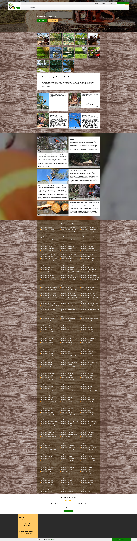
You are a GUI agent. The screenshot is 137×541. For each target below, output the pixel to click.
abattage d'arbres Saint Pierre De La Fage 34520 (49, 279)
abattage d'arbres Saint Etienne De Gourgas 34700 (68, 306)
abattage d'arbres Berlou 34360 (46, 471)
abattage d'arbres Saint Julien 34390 (87, 287)
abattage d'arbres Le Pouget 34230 (47, 340)
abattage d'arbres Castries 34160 (87, 449)
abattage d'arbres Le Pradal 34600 (47, 336)
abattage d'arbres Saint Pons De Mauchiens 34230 (70, 277)
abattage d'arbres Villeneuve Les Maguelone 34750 (49, 237)
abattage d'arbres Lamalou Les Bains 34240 (48, 401)
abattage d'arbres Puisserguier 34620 (47, 329)
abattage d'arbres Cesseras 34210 (47, 438)
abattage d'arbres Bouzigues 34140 (47, 465)
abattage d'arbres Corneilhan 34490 (47, 432)
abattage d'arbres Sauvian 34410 (47, 267)
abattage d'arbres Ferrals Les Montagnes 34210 (69, 421)
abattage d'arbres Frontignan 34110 (47, 414)
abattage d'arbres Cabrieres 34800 (47, 460)
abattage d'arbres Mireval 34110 (47, 377)
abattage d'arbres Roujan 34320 (46, 320)
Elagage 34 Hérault (78, 7)
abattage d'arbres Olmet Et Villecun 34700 (68, 355)
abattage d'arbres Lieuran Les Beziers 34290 (89, 390)
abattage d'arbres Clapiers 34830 (67, 436)
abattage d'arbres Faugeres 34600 (67, 423)
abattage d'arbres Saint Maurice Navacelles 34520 (48, 285)
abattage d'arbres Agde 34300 (46, 491)
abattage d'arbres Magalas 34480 (47, 386)
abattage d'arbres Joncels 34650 (46, 406)
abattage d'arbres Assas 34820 (66, 482)
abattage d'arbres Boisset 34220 (86, 467)
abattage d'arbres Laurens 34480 (47, 399)
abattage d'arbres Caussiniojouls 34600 (68, 447)
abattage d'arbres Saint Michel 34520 (87, 281)
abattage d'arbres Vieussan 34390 (47, 239)
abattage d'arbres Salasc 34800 (46, 271)
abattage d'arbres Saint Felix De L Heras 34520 (89, 303)
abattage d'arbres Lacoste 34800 (87, 401)
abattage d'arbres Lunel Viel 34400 (67, 386)
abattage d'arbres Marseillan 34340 (47, 384)
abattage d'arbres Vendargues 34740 (67, 244)
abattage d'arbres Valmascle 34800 (87, 246)
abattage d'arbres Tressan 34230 (47, 256)
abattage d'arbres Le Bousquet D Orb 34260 (68, 465)
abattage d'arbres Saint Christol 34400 (48, 312)
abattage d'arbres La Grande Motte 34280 (88, 229)
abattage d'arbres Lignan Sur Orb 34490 (68, 390)
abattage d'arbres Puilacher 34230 (47, 331)
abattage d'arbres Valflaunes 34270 (47, 248)
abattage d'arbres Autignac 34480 (47, 480)
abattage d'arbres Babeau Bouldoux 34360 (48, 478)
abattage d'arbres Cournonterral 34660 (48, 430)
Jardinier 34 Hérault (103, 7)
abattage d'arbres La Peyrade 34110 (87, 227)
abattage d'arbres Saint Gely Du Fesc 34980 (48, 303)
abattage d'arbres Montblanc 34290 (87, 371)
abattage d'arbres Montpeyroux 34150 (68, 366)
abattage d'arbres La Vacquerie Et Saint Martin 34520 (89, 251)
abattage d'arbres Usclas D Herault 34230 (68, 254)
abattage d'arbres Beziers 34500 (66, 469)
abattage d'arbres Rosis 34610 (86, 320)
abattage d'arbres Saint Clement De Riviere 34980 (90, 309)
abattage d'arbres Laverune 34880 (67, 395)
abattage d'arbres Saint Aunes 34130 (47, 318)
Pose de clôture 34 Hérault (117, 7)
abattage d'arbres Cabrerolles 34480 (67, 460)
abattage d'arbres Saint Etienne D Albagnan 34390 (90, 305)
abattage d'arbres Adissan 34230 (67, 491)
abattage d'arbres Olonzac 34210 (47, 355)
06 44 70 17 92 (103, 3)
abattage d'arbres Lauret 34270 (66, 397)
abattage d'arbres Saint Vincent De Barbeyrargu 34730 (89, 272)
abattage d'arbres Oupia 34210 (86, 353)
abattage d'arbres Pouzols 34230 (67, 336)
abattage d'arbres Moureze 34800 (87, 364)
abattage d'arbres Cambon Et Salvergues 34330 (89, 458)
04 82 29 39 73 (96, 3)
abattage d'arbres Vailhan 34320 (47, 250)
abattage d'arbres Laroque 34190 (67, 399)
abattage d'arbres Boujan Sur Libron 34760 (88, 465)
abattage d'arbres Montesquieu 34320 (48, 371)
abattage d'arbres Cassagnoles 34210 (47, 454)
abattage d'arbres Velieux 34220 (86, 244)
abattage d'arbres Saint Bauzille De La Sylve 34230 (88, 316)
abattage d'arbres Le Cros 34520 (87, 425)
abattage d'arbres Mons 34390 (66, 375)
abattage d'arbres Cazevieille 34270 (47, 445)
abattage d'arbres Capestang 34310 (67, 454)
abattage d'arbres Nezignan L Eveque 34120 (68, 360)
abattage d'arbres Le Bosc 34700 (47, 467)
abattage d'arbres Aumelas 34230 (87, 480)
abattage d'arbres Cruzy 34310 (66, 425)
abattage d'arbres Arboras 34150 (67, 484)
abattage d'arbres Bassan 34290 (86, 473)
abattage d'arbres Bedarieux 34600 (87, 471)
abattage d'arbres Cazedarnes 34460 (67, 445)
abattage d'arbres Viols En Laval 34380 (68, 231)
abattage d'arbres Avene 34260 (66, 478)
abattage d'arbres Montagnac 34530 (87, 373)
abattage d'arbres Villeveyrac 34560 (87, 231)
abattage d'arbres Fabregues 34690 (47, 423)
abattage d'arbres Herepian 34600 (67, 406)
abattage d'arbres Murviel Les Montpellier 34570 (69, 362)
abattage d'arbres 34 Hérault (25, 7)
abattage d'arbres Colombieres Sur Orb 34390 (69, 434)
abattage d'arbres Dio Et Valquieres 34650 (48, 425)
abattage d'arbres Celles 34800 (46, 441)
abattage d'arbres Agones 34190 (66, 489)
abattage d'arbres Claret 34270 (86, 434)
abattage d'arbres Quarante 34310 (87, 327)
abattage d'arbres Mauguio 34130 (87, 379)
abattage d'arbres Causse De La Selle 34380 (48, 449)
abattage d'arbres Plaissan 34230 (47, 344)
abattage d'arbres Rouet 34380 (66, 320)
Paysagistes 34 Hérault (110, 7)
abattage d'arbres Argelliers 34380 (47, 484)
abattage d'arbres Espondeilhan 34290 (88, 423)
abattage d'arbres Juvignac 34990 (47, 403)
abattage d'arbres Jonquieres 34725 (67, 403)
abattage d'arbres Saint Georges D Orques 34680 (89, 297)
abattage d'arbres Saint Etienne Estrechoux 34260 (50, 305)
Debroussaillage (32, 7)
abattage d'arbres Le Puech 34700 (87, 331)
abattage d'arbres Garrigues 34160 (87, 410)
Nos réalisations (42, 20)
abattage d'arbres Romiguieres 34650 (47, 325)
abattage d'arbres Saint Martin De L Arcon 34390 (49, 287)
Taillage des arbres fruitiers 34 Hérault (52, 7)
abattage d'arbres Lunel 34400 (86, 386)
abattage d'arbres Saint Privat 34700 (47, 277)
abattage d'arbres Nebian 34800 (46, 362)
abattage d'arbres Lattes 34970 (86, 397)
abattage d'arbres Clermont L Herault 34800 (49, 436)
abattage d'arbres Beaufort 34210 (47, 473)
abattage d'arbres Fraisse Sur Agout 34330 (68, 414)
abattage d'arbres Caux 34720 (46, 447)
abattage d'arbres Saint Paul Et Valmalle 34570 (89, 279)
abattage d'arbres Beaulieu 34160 (67, 473)
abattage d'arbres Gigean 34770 (46, 410)
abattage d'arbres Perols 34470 (46, 349)
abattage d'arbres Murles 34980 (46, 364)
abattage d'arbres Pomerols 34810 (47, 342)
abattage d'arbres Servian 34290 (67, 265)
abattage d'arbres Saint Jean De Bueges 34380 (49, 295)
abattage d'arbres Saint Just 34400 (67, 287)
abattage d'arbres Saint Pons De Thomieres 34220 (90, 277)
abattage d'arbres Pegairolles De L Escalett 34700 (90, 349)
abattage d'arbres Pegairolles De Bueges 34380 (49, 351)
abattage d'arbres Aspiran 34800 (87, 482)
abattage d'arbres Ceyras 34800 (86, 436)
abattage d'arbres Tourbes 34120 (87, 256)
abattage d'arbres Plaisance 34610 (47, 227)
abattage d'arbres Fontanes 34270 (47, 419)
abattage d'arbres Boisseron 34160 (47, 469)
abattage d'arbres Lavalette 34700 (87, 395)
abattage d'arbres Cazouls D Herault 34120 (88, 443)
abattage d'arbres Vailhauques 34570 (87, 248)
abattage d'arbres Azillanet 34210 (87, 478)
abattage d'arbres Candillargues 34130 (68, 456)
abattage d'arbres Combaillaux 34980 (87, 432)
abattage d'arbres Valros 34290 (46, 246)
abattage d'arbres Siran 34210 (46, 265)
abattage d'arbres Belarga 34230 (67, 471)
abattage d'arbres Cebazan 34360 (87, 441)
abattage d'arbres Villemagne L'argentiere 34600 (89, 236)
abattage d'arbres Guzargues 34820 (87, 406)
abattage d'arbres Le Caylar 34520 (87, 445)
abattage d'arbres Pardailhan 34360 (87, 351)
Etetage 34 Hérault (61, 7)
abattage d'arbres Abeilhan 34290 (87, 491)
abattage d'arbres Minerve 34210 (67, 377)
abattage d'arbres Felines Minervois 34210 (88, 421)
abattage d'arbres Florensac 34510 (67, 419)
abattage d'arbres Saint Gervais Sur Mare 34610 (69, 297)
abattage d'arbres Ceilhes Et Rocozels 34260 (69, 441)
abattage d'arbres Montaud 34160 (67, 373)
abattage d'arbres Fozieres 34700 (87, 414)
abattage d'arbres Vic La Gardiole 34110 (68, 239)
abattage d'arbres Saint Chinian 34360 (67, 312)
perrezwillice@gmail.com (111, 3)
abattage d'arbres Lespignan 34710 (47, 395)
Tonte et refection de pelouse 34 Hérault (94, 7)
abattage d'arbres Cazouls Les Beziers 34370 (49, 443)
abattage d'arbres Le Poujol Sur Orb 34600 (88, 338)
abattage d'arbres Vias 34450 (86, 239)
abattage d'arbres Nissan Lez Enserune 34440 (49, 360)
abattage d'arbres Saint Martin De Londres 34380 (89, 284)
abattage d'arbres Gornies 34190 (87, 408)
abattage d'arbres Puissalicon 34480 (67, 329)
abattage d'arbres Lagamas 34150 (67, 401)
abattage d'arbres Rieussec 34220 (47, 327)
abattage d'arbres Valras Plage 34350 (67, 246)
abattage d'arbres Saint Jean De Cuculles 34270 (69, 293)
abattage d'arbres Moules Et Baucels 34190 (48, 366)
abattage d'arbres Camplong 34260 (87, 456)
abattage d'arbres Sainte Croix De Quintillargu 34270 (69, 310)
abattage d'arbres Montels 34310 (67, 371)
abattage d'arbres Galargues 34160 (87, 412)
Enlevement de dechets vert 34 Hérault (41, 7)
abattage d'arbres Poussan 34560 (47, 338)
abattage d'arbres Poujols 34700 (66, 338)
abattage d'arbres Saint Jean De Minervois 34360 (69, 289)
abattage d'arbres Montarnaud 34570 (47, 375)
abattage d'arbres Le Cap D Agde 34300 (48, 229)
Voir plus (68, 511)
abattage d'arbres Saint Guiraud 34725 (88, 295)
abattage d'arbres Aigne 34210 (46, 489)
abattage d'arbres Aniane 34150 (86, 484)
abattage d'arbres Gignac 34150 (66, 410)
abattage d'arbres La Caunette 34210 (67, 449)
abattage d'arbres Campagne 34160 (47, 458)
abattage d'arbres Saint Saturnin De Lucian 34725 (89, 275)
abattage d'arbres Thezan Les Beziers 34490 (49, 258)
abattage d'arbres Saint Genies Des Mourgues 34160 (89, 301)
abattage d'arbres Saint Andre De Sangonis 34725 (69, 318)
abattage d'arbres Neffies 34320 (86, 360)
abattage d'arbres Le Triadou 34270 (87, 254)
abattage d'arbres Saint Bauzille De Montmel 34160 (69, 316)
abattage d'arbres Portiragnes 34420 (87, 340)
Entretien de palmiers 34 (126, 7)
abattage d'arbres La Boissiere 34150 (67, 467)
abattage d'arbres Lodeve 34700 (86, 388)
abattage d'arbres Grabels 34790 (67, 408)
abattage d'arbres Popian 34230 (66, 340)
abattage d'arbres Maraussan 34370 (87, 384)
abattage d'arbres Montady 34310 (87, 375)
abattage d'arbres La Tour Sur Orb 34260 (68, 256)
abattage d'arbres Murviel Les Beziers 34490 (89, 362)
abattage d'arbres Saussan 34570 (47, 269)
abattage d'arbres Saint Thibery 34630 (48, 275)
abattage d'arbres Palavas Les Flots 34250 (48, 353)
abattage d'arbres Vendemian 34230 (47, 244)
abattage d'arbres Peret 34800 (66, 349)
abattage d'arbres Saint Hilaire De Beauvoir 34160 (70, 295)
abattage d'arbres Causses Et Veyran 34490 (88, 447)
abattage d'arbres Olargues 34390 (87, 355)
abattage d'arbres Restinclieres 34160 (67, 327)
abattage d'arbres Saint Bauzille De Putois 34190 (49, 315)
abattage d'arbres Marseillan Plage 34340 (68, 229)
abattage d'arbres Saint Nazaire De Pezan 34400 (49, 281)
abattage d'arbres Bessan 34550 (86, 469)
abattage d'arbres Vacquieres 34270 (67, 250)
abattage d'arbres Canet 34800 (46, 456)
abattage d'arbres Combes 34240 (67, 432)
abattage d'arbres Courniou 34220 (67, 430)
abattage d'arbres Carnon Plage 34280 (68, 227)
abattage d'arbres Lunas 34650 (46, 388)
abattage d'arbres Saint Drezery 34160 (48, 309)
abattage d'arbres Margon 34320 (67, 384)
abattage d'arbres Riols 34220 (86, 325)
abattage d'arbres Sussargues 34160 (47, 260)
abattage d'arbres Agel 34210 (86, 489)
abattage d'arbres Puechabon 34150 (67, 331)
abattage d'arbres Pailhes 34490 (66, 353)
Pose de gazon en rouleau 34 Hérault (69, 7)
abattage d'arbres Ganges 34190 (47, 412)
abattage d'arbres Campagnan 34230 (67, 458)
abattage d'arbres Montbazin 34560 (47, 373)
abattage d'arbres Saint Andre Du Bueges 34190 (89, 318)
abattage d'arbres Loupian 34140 (67, 388)
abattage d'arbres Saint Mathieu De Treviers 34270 (69, 285)
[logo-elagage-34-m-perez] (14, 6)
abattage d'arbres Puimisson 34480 (87, 329)
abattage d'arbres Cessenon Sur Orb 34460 (68, 438)
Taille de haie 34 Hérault (85, 7)
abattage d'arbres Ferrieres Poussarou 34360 (89, 419)
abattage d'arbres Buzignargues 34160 (88, 460)
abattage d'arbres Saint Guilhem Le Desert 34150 (49, 297)
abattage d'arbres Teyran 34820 (66, 258)
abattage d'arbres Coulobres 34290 (87, 430)
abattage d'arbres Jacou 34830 (86, 403)
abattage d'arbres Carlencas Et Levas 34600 (88, 454)
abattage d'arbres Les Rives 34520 (67, 325)
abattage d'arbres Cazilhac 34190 (67, 443)
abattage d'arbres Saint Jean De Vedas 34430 (49, 289)
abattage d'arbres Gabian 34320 (66, 412)
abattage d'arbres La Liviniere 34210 (47, 390)
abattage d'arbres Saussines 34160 (87, 267)
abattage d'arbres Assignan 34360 (47, 482)
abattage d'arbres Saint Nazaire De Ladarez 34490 (70, 281)
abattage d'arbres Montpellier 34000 (87, 366)
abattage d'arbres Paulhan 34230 (67, 351)
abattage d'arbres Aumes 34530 (66, 480)
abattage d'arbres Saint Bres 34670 (87, 312)
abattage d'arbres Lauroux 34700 (47, 397)
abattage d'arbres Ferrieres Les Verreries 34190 (49, 421)
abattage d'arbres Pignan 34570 (86, 344)
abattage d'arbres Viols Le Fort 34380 (47, 231)
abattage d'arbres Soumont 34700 (67, 260)
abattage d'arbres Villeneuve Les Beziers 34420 (69, 236)
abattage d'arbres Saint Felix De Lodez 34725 (69, 303)
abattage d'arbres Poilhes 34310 (66, 342)
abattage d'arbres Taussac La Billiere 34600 (88, 258)
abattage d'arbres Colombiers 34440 (47, 434)
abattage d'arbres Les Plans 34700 (87, 342)
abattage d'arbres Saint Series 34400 (67, 275)
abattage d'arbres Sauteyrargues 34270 (68, 267)
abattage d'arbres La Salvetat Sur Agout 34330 (89, 269)
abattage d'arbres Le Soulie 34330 (87, 260)
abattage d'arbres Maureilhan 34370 (67, 379)
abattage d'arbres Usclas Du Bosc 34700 (48, 254)
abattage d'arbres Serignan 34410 (87, 265)
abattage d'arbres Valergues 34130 (67, 248)
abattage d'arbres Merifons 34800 (47, 379)
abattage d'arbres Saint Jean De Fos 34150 (48, 293)
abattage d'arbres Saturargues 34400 (67, 269)
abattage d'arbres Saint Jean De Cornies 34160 (89, 293)
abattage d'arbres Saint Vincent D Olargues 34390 (70, 271)
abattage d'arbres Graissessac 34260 (47, 408)
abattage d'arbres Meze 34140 (86, 377)
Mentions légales (52, 539)
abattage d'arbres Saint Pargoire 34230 (68, 279)
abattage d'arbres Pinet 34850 (66, 344)
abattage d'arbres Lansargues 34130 (87, 399)
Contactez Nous (53, 20)
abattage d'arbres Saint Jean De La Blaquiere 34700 (89, 290)
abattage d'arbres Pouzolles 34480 (87, 336)
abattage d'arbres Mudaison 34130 (67, 364)
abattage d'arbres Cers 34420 (86, 438)
